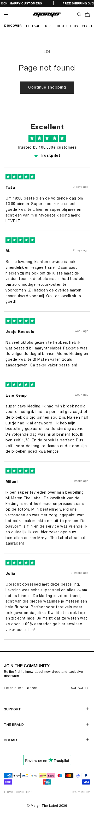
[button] (6, 14)
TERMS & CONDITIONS (18, 792)
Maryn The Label (44, 805)
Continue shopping (47, 87)
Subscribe (80, 688)
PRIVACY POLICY (79, 792)
